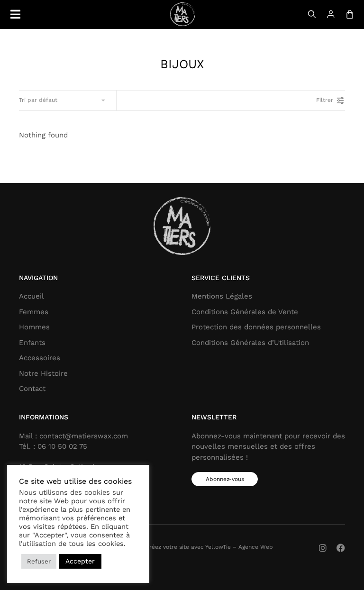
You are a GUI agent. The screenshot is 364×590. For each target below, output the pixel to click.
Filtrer (324, 100)
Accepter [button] (80, 561)
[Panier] (350, 14)
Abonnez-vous (225, 479)
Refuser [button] (39, 561)
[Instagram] (322, 548)
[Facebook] (341, 548)
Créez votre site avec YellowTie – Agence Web (209, 547)
